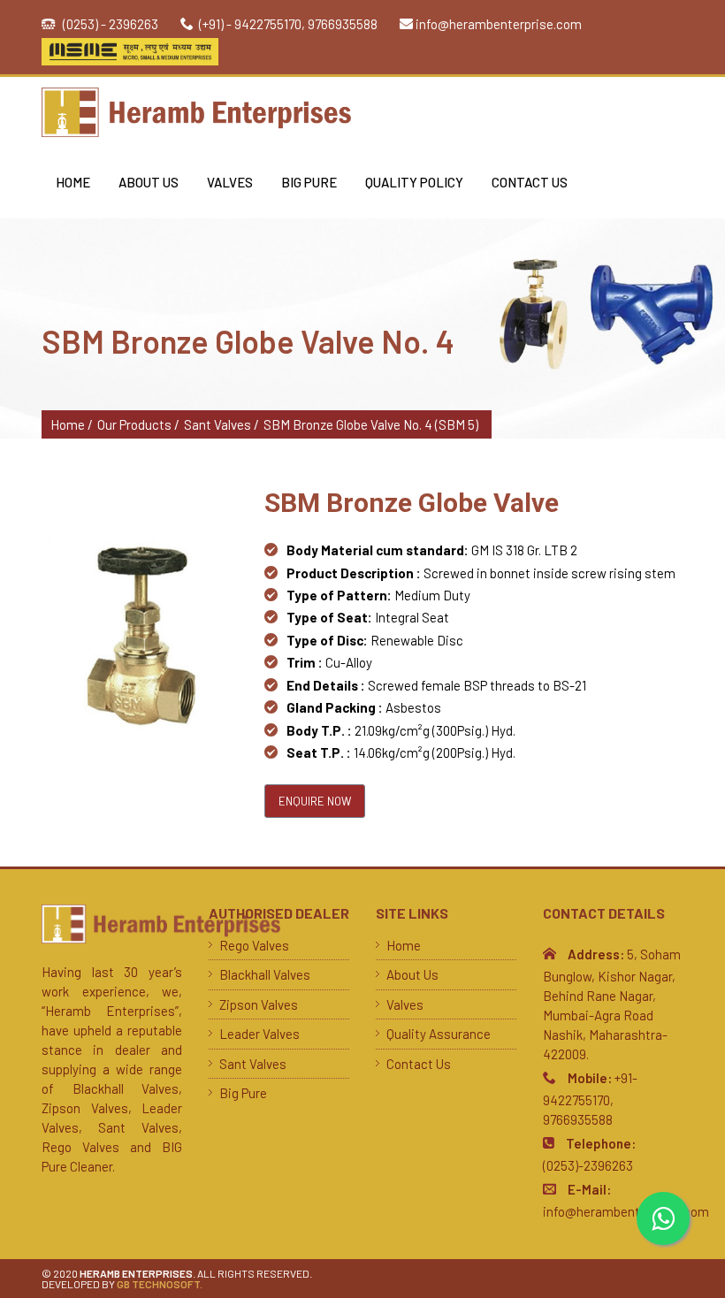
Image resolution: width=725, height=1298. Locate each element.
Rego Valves (254, 945)
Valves (230, 182)
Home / (71, 424)
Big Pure (309, 182)
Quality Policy (414, 182)
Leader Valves (259, 1034)
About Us (148, 182)
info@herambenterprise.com (499, 24)
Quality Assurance (438, 1034)
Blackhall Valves (264, 974)
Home (73, 182)
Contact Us (530, 182)
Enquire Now (315, 801)
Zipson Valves (258, 1004)
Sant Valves (252, 1064)
